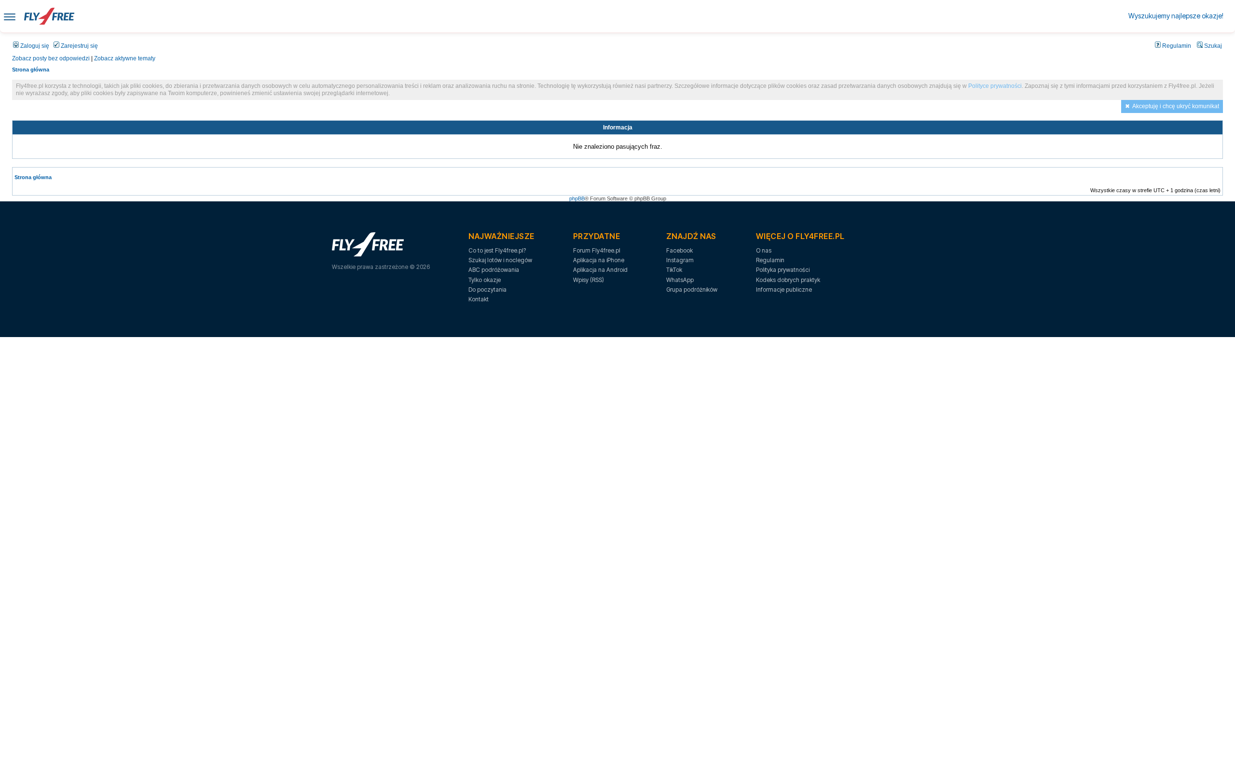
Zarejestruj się (78, 45)
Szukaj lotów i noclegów (500, 260)
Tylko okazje (484, 279)
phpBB (577, 198)
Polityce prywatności (995, 86)
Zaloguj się (34, 45)
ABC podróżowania (493, 269)
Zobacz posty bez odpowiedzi (51, 58)
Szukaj (1212, 45)
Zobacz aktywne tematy (124, 58)
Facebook (679, 250)
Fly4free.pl (49, 16)
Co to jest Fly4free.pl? (497, 250)
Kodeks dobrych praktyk (788, 279)
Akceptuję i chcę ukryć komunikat (1175, 106)
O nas (763, 250)
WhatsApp (680, 279)
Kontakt (478, 299)
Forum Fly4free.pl (596, 250)
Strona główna (30, 69)
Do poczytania (487, 289)
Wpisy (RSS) (588, 279)
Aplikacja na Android (600, 269)
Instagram (680, 260)
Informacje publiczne (784, 289)
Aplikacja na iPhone (598, 260)
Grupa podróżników (691, 289)
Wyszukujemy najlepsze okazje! (1175, 16)
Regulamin (1176, 45)
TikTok (674, 269)
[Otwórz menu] (9, 16)
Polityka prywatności (783, 269)
